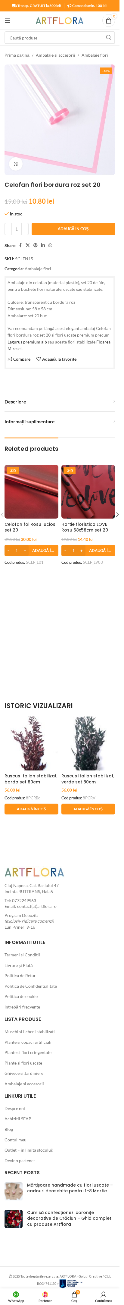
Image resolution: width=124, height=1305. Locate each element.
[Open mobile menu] (8, 20)
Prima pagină (17, 55)
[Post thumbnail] (14, 1191)
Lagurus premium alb (27, 341)
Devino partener (20, 1160)
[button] (31, 550)
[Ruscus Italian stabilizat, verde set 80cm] (88, 743)
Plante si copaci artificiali (28, 1042)
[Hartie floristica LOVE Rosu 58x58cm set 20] (88, 492)
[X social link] (28, 245)
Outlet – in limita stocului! (29, 1150)
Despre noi (15, 1108)
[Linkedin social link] (43, 245)
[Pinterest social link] (35, 245)
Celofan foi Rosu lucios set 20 (30, 527)
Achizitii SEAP (18, 1118)
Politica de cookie (21, 996)
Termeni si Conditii (22, 954)
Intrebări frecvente (22, 1006)
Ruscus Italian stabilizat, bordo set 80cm (31, 779)
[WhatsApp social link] (50, 245)
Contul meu (15, 1139)
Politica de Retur (20, 975)
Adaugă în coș (73, 228)
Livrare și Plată (19, 965)
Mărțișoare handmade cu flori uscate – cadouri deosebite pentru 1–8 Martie (70, 1188)
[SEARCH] (108, 37)
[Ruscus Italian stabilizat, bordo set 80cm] (31, 743)
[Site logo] (60, 20)
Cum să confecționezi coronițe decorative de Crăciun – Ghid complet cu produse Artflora (69, 1218)
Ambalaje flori (95, 55)
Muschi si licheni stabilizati (30, 1031)
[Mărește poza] (16, 164)
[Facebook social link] (20, 245)
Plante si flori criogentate (28, 1052)
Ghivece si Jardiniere (24, 1073)
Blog (9, 1129)
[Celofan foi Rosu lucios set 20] (31, 492)
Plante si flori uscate (23, 1062)
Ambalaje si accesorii (55, 55)
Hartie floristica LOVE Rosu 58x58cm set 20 (84, 527)
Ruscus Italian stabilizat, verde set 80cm (87, 779)
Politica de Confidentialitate (31, 986)
